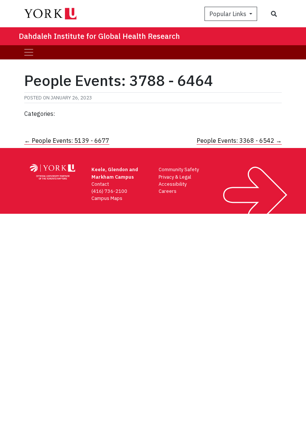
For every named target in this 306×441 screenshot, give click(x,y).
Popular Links (228, 14)
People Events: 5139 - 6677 (66, 140)
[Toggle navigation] (29, 52)
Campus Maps (106, 198)
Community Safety (179, 169)
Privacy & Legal (175, 177)
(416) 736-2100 (109, 191)
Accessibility (173, 184)
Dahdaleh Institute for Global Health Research (99, 36)
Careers (168, 191)
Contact (100, 184)
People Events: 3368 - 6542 (239, 140)
